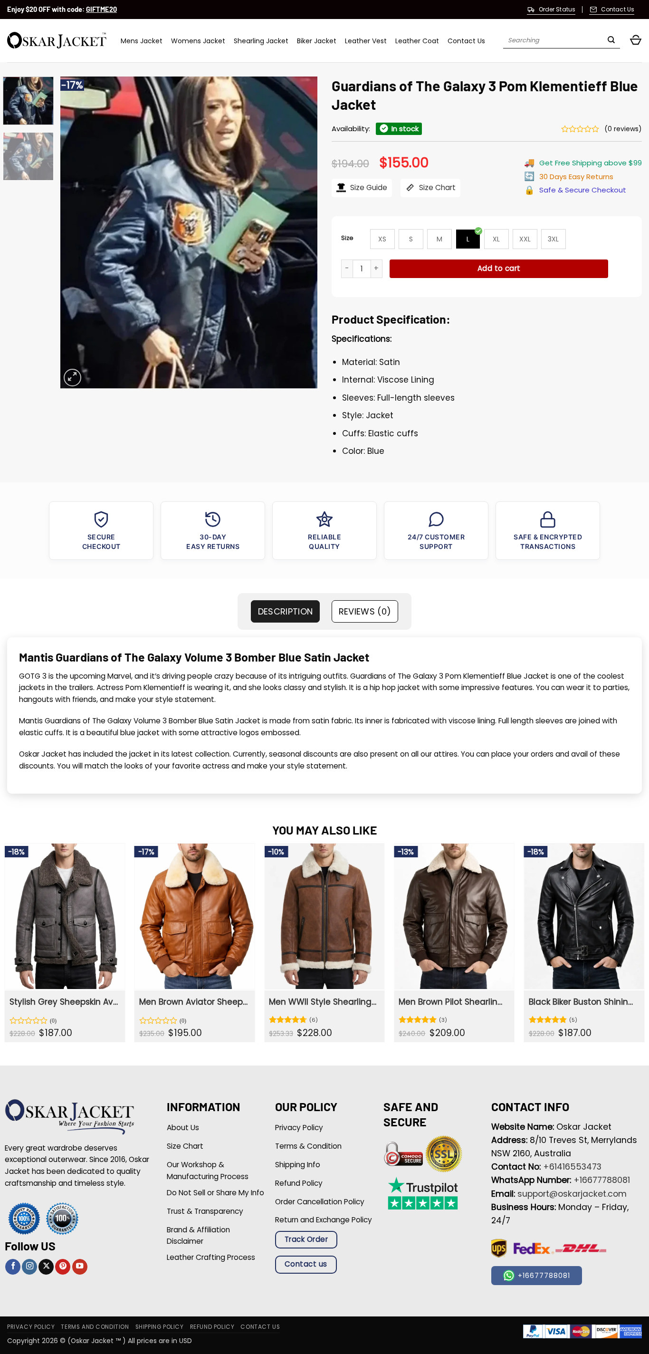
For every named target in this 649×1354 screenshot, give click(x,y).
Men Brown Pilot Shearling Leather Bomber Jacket (453, 1002)
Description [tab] (285, 611)
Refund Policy (212, 1327)
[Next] (300, 233)
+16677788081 (601, 1180)
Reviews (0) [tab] (365, 611)
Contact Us (466, 41)
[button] (636, 40)
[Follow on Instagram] (29, 1267)
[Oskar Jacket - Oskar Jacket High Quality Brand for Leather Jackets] (56, 40)
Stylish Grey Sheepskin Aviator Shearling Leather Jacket (64, 1002)
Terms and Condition (95, 1327)
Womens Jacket (198, 41)
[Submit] (611, 40)
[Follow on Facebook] (12, 1267)
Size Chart (436, 187)
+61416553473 (572, 1166)
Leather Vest (366, 41)
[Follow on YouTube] (79, 1267)
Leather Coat (417, 41)
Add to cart (499, 268)
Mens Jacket (141, 41)
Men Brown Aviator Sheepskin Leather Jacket (193, 1002)
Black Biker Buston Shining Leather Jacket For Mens (583, 1002)
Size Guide (367, 187)
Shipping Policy (159, 1327)
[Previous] (77, 233)
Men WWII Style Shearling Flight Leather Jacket (323, 1002)
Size (347, 238)
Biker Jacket (316, 41)
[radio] (382, 239)
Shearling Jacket (261, 41)
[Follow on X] (46, 1267)
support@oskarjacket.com (572, 1194)
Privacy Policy (31, 1327)
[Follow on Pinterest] (62, 1267)
